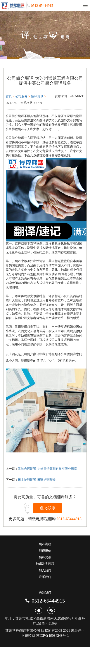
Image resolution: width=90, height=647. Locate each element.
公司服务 (21, 96)
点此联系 (47, 508)
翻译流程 (45, 544)
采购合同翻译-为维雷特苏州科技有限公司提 (47, 468)
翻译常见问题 (45, 563)
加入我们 (45, 570)
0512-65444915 (69, 519)
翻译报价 (45, 550)
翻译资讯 (37, 96)
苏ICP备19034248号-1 (52, 635)
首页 (9, 96)
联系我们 (45, 577)
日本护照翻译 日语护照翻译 (36, 479)
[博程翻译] (13, 5)
